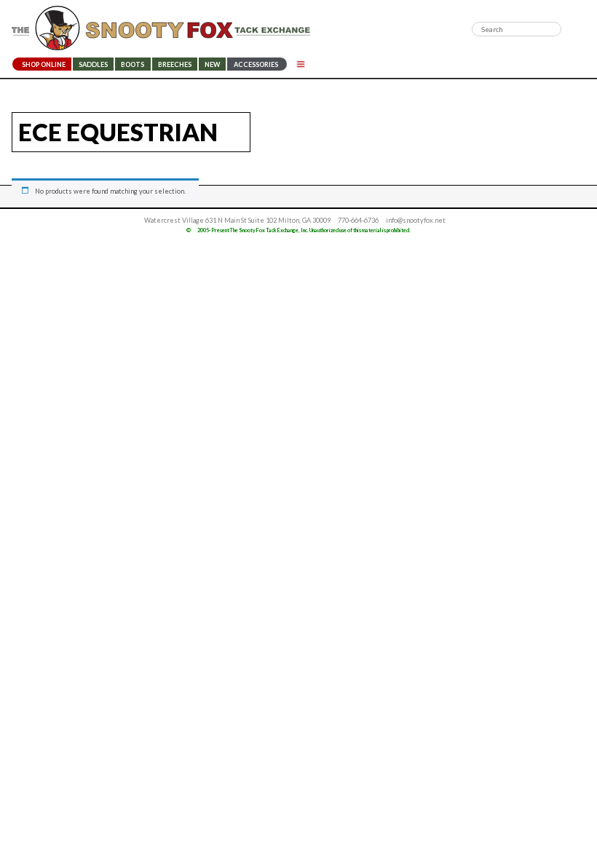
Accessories (256, 64)
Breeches (174, 64)
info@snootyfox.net (416, 220)
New (212, 64)
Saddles (93, 64)
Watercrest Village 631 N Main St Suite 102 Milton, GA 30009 (237, 220)
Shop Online (44, 64)
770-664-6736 (358, 220)
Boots (132, 64)
